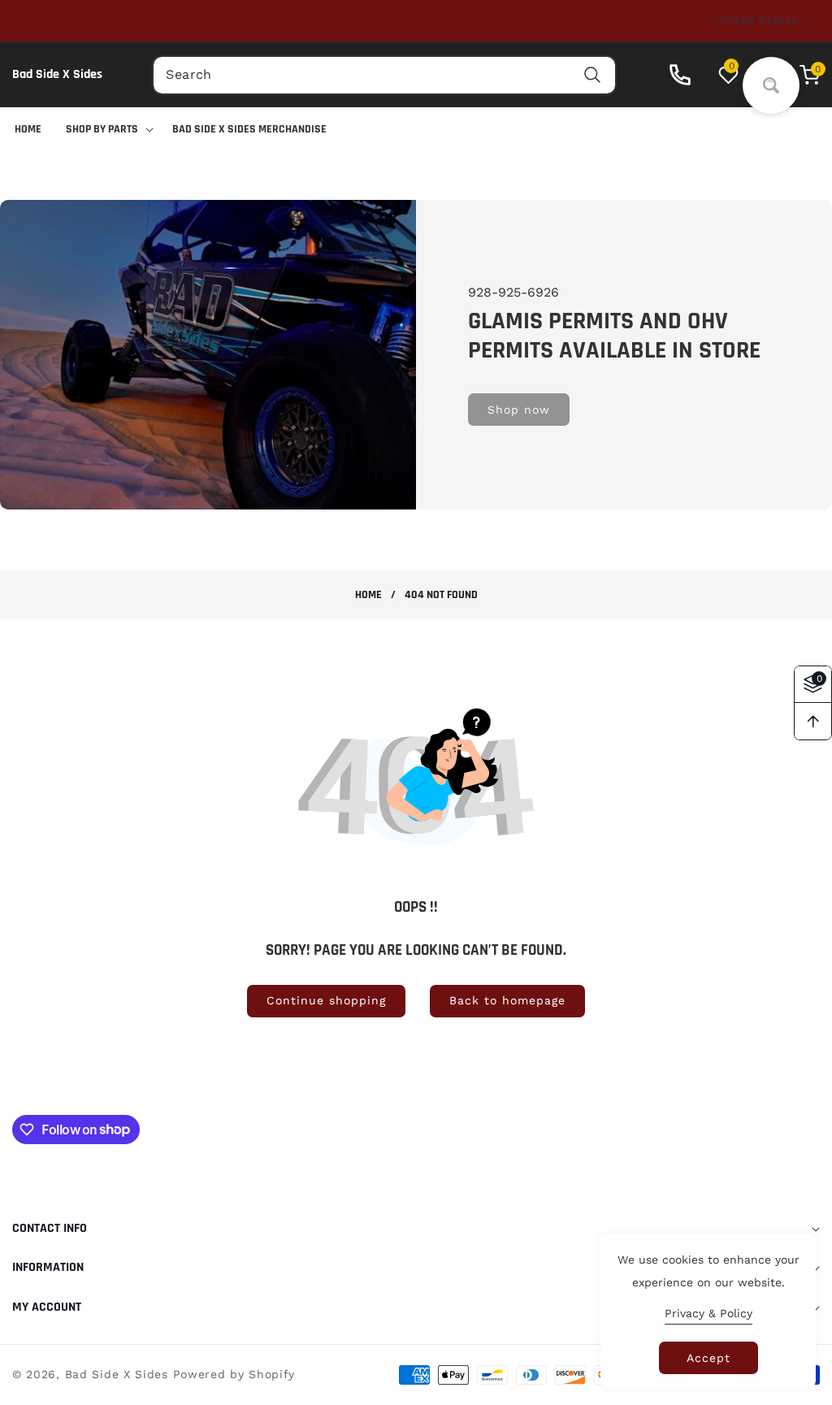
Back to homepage (507, 1000)
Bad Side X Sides (116, 1374)
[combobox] (384, 75)
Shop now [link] (519, 409)
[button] (801, 75)
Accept (708, 1357)
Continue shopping (326, 1000)
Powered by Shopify (234, 1374)
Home (368, 595)
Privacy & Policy (708, 1313)
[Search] (592, 75)
